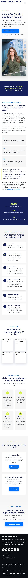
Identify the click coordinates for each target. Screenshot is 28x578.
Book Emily (14, 466)
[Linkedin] (9, 549)
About (17, 541)
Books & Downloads (11, 541)
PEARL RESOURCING (7, 559)
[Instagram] (3, 549)
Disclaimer (20, 570)
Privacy (4, 571)
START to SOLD (5, 555)
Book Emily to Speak (10, 30)
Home (8, 539)
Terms (15, 570)
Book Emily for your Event (16, 539)
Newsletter (8, 542)
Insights (4, 542)
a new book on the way (13, 189)
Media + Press (22, 541)
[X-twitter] (15, 549)
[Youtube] (12, 549)
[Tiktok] (18, 549)
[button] (25, 3)
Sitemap (13, 542)
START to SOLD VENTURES (8, 557)
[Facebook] (6, 549)
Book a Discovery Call (14, 524)
